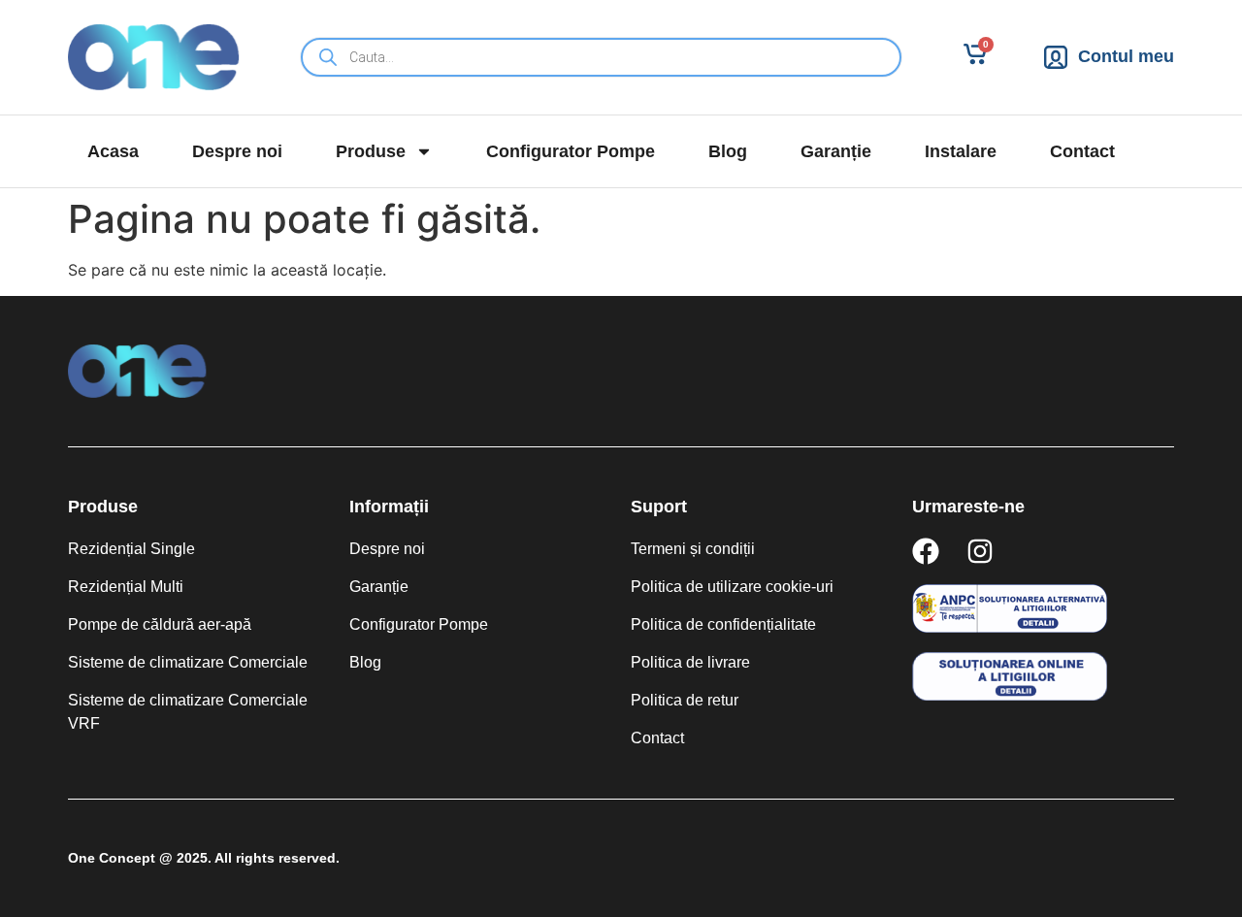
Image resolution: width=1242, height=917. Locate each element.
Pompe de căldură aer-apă (159, 624)
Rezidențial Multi (125, 586)
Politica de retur (684, 700)
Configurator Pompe (570, 151)
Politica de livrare (690, 662)
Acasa (113, 151)
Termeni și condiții (693, 548)
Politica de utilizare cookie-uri (732, 586)
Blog (727, 151)
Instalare (961, 151)
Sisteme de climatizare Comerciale (188, 662)
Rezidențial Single (131, 548)
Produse (371, 151)
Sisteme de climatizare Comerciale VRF (188, 712)
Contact (1082, 151)
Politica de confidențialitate (723, 624)
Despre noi (237, 151)
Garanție (836, 151)
